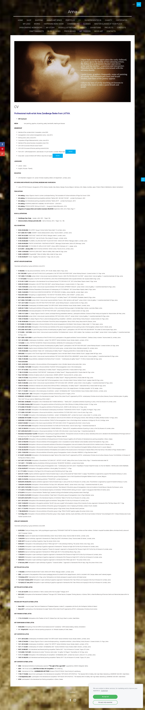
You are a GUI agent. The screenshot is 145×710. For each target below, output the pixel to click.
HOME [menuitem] (20, 20)
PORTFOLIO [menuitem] (70, 20)
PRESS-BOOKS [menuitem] (70, 31)
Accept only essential (105, 702)
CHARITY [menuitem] (108, 20)
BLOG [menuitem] (50, 31)
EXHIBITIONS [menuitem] (95, 28)
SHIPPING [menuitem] (39, 20)
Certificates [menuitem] (121, 20)
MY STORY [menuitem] (50, 28)
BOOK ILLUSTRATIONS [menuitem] (67, 28)
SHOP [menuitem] (29, 20)
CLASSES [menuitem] (87, 24)
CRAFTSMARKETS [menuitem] (36, 31)
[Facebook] (70, 700)
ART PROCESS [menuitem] (85, 31)
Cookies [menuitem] (72, 692)
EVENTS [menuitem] (83, 28)
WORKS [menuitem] (37, 24)
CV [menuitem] (80, 20)
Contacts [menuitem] (111, 31)
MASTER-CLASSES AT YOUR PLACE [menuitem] (108, 24)
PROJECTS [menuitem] (109, 28)
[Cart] (143, 179)
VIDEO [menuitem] (58, 31)
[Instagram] (75, 700)
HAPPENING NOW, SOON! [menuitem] (54, 24)
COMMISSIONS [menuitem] (73, 24)
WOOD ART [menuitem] (98, 31)
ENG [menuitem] (138, 4)
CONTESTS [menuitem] (121, 28)
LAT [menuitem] (134, 4)
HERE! (71, 152)
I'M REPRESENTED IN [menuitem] (92, 20)
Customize (104, 691)
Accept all (105, 697)
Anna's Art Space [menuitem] (54, 20)
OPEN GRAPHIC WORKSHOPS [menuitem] (30, 28)
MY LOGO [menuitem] (26, 24)
